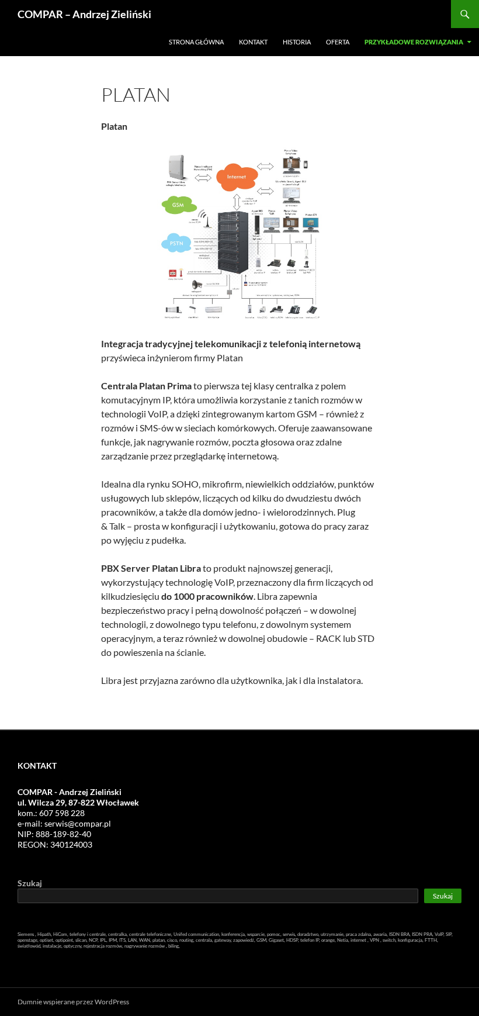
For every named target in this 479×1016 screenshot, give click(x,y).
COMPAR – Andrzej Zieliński (84, 14)
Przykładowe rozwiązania (414, 42)
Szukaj (30, 883)
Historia (297, 42)
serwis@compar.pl (77, 823)
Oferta (337, 42)
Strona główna (196, 42)
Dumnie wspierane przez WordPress (73, 1001)
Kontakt (253, 42)
